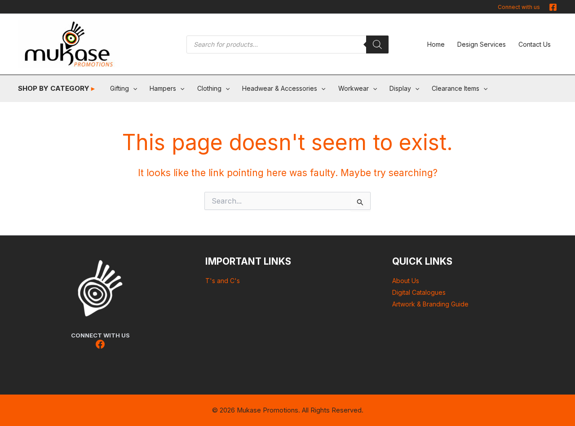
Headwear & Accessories (279, 88)
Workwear (353, 88)
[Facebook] (553, 7)
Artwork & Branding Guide (430, 304)
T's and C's (222, 280)
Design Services (481, 44)
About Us (405, 280)
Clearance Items (455, 88)
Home (436, 44)
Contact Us (534, 44)
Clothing (209, 88)
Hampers (163, 88)
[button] (133, 88)
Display (400, 88)
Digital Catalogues (419, 292)
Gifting (119, 88)
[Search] (377, 44)
